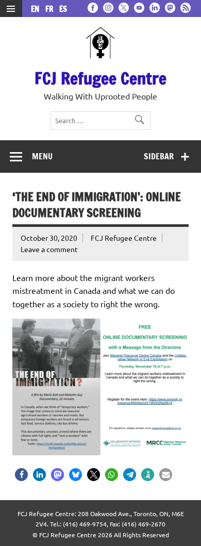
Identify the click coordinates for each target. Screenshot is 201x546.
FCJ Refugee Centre (100, 78)
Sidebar (159, 156)
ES (63, 9)
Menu (42, 156)
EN (37, 9)
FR (51, 9)
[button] (21, 474)
